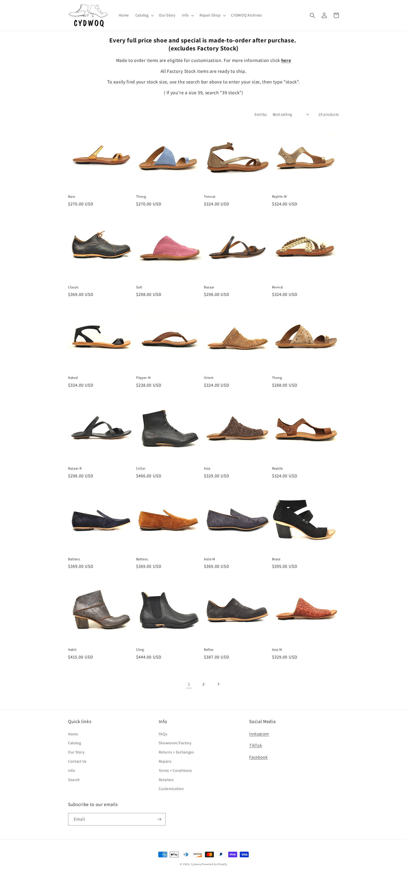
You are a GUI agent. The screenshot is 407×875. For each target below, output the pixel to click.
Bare (71, 196)
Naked (73, 378)
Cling (140, 649)
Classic (73, 287)
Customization (171, 788)
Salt (139, 287)
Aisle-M (209, 559)
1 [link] (189, 684)
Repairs (165, 761)
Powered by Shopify (214, 864)
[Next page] (218, 684)
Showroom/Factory (175, 742)
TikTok (255, 745)
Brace (276, 559)
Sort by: (260, 114)
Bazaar (209, 287)
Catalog (74, 742)
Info (71, 770)
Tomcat (210, 196)
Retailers (166, 779)
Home (73, 734)
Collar (141, 468)
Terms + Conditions (175, 770)
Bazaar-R (74, 468)
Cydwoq (196, 864)
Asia (207, 468)
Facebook (258, 757)
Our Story (76, 752)
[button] (144, 15)
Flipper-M (143, 378)
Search (74, 779)
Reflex (208, 649)
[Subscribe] (159, 819)
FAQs (163, 734)
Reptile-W (279, 196)
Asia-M (277, 649)
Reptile (277, 468)
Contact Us (77, 761)
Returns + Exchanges (176, 752)
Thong (141, 196)
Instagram (259, 733)
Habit (72, 649)
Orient (209, 378)
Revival (277, 287)
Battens (74, 559)
